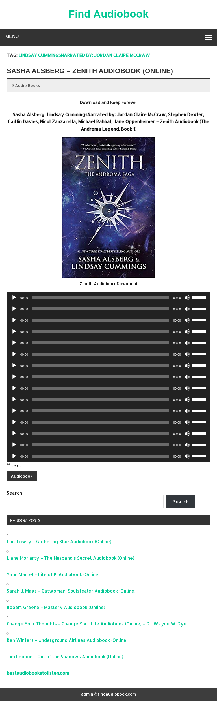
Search (14, 493)
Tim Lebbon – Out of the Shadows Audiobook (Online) (65, 656)
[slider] (199, 297)
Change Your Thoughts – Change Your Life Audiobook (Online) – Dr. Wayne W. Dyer (97, 624)
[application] (108, 297)
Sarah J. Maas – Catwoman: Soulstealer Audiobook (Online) (71, 591)
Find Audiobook (108, 14)
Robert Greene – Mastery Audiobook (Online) (56, 607)
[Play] (14, 297)
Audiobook (21, 476)
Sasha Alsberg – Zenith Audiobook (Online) (90, 71)
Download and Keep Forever (108, 102)
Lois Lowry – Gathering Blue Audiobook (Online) (59, 541)
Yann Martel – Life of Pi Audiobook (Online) (53, 574)
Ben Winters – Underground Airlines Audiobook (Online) (67, 640)
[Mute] (187, 297)
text (16, 465)
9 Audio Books (25, 85)
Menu (12, 36)
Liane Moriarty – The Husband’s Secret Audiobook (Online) (70, 558)
